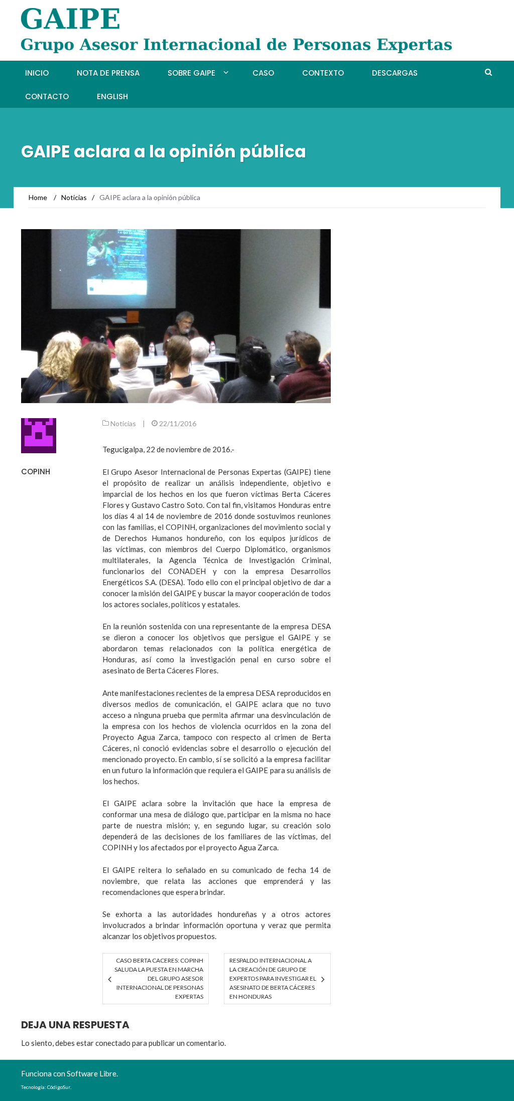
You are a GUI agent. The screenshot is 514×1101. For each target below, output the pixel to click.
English (112, 96)
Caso (263, 73)
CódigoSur (58, 1087)
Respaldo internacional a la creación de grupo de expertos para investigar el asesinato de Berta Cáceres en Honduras (272, 978)
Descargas (395, 73)
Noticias (123, 423)
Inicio (37, 73)
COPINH (35, 471)
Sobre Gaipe (191, 73)
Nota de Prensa (108, 73)
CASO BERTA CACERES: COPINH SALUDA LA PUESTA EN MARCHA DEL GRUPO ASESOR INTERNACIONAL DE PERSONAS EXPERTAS (158, 978)
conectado (113, 1042)
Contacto (47, 96)
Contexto (323, 73)
